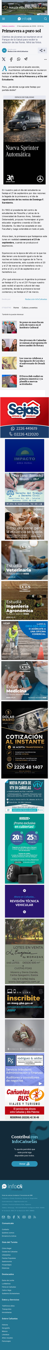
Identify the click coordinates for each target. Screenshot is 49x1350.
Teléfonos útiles (8, 1306)
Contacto (5, 1229)
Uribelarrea (6, 1255)
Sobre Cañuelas (10, 1318)
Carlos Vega (6, 1290)
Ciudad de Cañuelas (10, 1252)
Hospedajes (6, 1265)
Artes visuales (7, 1338)
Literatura (5, 1335)
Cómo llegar (6, 1248)
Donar (22, 1164)
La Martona (6, 1284)
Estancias (5, 1268)
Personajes (6, 1341)
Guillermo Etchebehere (11, 1293)
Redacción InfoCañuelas (36, 299)
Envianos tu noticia (9, 1236)
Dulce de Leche (8, 1280)
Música (4, 1331)
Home (16, 307)
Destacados (8, 1274)
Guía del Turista (9, 1242)
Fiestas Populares (9, 1258)
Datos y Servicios (10, 1299)
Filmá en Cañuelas (9, 1287)
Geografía (6, 1328)
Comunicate (8, 1223)
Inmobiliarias (7, 1312)
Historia (5, 1325)
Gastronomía (7, 1261)
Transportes (6, 1309)
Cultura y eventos (8, 26)
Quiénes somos (8, 1233)
